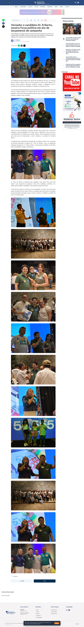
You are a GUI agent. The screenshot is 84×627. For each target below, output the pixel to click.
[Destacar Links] (34, 20)
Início (37, 609)
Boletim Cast (54, 613)
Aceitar (56, 623)
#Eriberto (16, 576)
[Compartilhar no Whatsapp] (3, 20)
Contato (67, 6)
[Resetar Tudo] (45, 20)
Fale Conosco (54, 611)
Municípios (49, 6)
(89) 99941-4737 (23, 610)
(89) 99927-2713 (23, 614)
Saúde (61, 6)
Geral (56, 6)
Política (30, 6)
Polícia (36, 6)
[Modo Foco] (38, 20)
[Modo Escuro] (27, 20)
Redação (18, 40)
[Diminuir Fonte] (24, 20)
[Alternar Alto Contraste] (31, 20)
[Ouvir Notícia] (42, 20)
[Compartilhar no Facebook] (3, 23)
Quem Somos (23, 6)
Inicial (16, 6)
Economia (42, 6)
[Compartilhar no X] (3, 26)
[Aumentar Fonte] (21, 20)
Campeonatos (39, 617)
